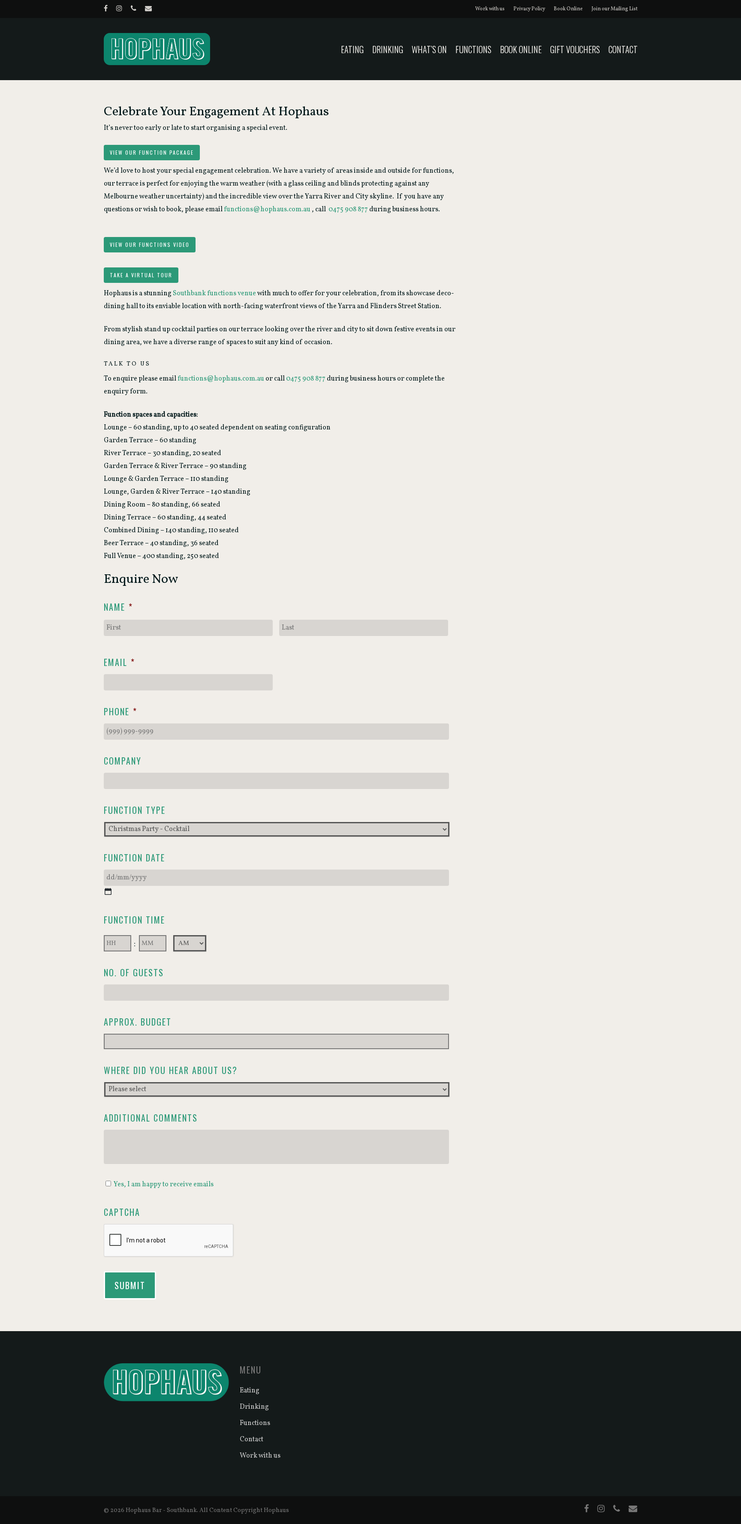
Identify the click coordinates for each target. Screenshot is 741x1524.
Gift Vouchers (575, 49)
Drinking (387, 49)
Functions (473, 49)
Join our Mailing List (614, 9)
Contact (623, 49)
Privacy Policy (529, 9)
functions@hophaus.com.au (267, 209)
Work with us (490, 9)
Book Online (568, 9)
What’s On (429, 49)
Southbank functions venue (214, 293)
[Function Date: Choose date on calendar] (108, 891)
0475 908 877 (348, 209)
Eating (352, 49)
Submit (129, 1285)
